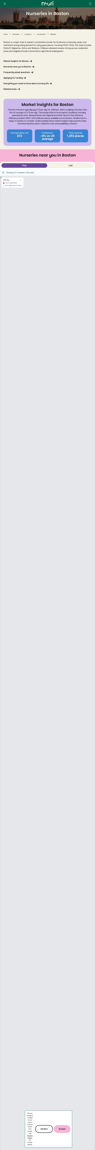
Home (5, 34)
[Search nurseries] (90, 3)
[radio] (24, 165)
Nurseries (16, 34)
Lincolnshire (41, 34)
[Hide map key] (21, 180)
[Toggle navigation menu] (4, 3)
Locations (28, 34)
